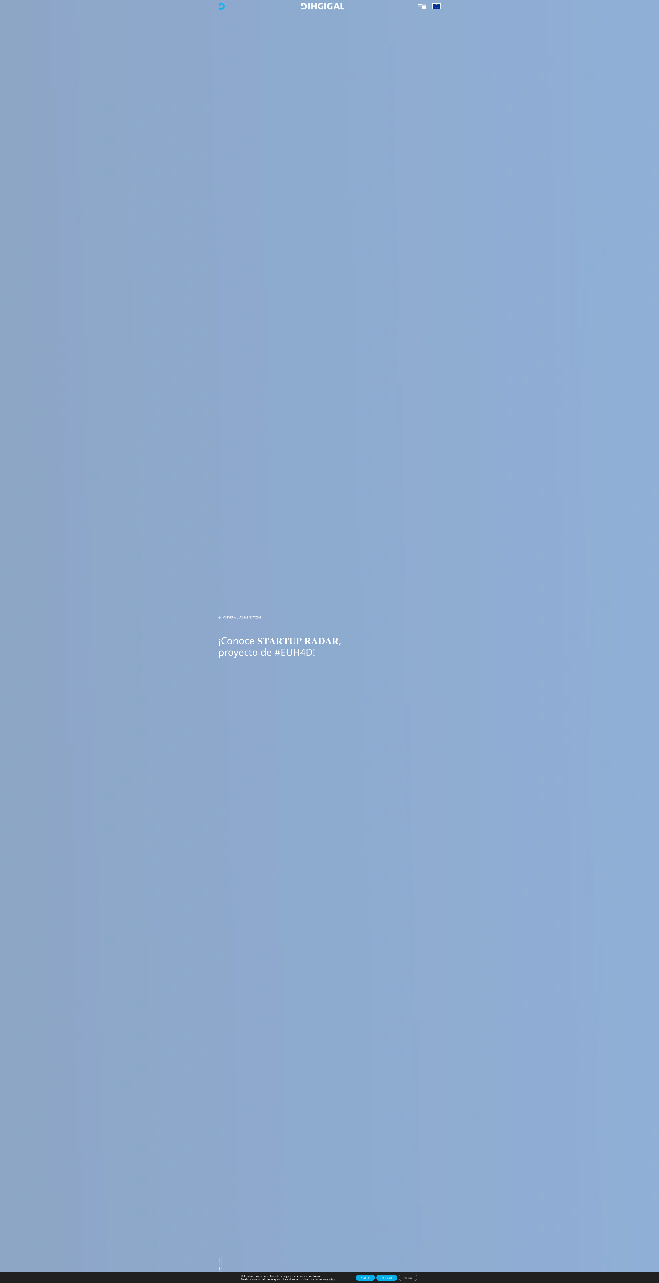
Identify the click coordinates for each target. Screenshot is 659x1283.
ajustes (330, 1279)
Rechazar (386, 1277)
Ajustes (408, 1277)
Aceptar (365, 1277)
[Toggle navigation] (422, 6)
